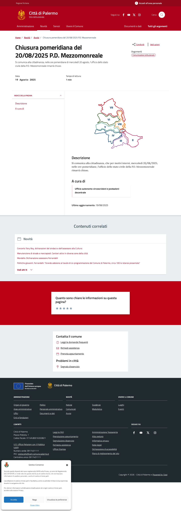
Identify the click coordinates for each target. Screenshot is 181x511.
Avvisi (68, 413)
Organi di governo (21, 404)
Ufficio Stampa (59, 449)
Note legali (97, 445)
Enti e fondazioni (21, 417)
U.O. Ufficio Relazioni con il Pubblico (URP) (29, 446)
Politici (42, 404)
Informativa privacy (100, 440)
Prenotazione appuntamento (65, 436)
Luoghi (121, 404)
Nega (34, 499)
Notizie (69, 404)
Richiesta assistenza (62, 445)
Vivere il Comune (74, 26)
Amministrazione (25, 26)
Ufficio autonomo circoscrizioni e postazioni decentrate (97, 190)
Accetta (13, 499)
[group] (90, 255)
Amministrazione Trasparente (105, 432)
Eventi (121, 409)
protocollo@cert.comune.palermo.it (33, 454)
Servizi (56, 26)
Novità (43, 26)
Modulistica (97, 409)
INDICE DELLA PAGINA (23, 95)
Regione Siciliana (22, 3)
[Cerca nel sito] (162, 15)
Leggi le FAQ (58, 432)
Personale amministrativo (51, 409)
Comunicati (71, 409)
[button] (67, 464)
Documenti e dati (133, 26)
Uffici (16, 413)
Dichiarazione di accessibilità (104, 449)
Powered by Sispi (160, 474)
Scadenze (96, 404)
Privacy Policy (34, 505)
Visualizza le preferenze (57, 499)
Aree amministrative (23, 409)
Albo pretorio (97, 436)
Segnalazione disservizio (63, 440)
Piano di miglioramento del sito (105, 453)
